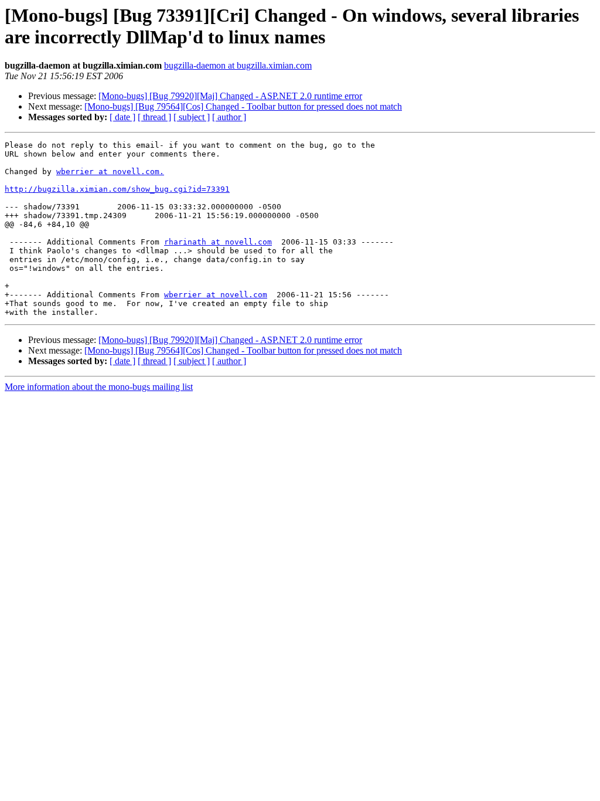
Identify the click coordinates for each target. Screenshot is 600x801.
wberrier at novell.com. (110, 171)
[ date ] (122, 117)
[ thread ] (154, 117)
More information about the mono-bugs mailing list (99, 387)
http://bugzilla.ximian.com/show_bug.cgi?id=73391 (117, 189)
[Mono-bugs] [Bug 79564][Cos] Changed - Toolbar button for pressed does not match (243, 106)
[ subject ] (191, 117)
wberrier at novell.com (215, 294)
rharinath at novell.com (218, 241)
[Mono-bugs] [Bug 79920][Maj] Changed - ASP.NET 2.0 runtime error (230, 96)
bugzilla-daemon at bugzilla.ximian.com (238, 65)
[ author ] (229, 117)
